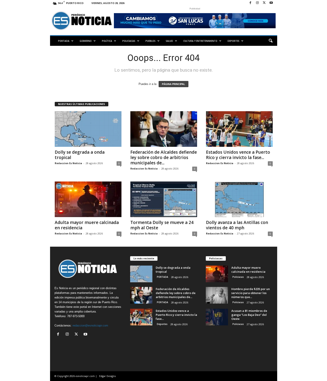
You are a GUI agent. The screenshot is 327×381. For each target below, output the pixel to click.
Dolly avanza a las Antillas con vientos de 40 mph (237, 225)
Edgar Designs (107, 376)
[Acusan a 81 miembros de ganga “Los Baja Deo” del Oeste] (217, 317)
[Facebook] (250, 3)
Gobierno (86, 40)
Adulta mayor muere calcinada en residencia (87, 225)
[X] (264, 3)
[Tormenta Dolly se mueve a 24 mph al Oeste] (163, 199)
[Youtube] (271, 3)
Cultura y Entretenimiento (200, 40)
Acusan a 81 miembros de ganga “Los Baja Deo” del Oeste (249, 315)
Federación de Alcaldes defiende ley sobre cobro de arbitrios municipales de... (163, 157)
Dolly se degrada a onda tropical (80, 154)
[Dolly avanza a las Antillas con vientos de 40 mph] (239, 199)
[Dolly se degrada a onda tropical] (88, 129)
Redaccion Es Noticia (68, 163)
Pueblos (150, 40)
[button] (270, 41)
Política (107, 40)
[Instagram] (257, 3)
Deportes (233, 40)
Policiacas (128, 40)
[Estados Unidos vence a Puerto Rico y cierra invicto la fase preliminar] (239, 129)
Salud (169, 40)
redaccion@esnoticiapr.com (90, 325)
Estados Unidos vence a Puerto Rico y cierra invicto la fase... (238, 154)
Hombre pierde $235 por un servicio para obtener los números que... (250, 293)
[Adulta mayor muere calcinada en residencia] (88, 199)
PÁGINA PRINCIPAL (173, 84)
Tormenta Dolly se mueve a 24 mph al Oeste (162, 225)
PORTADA (63, 40)
